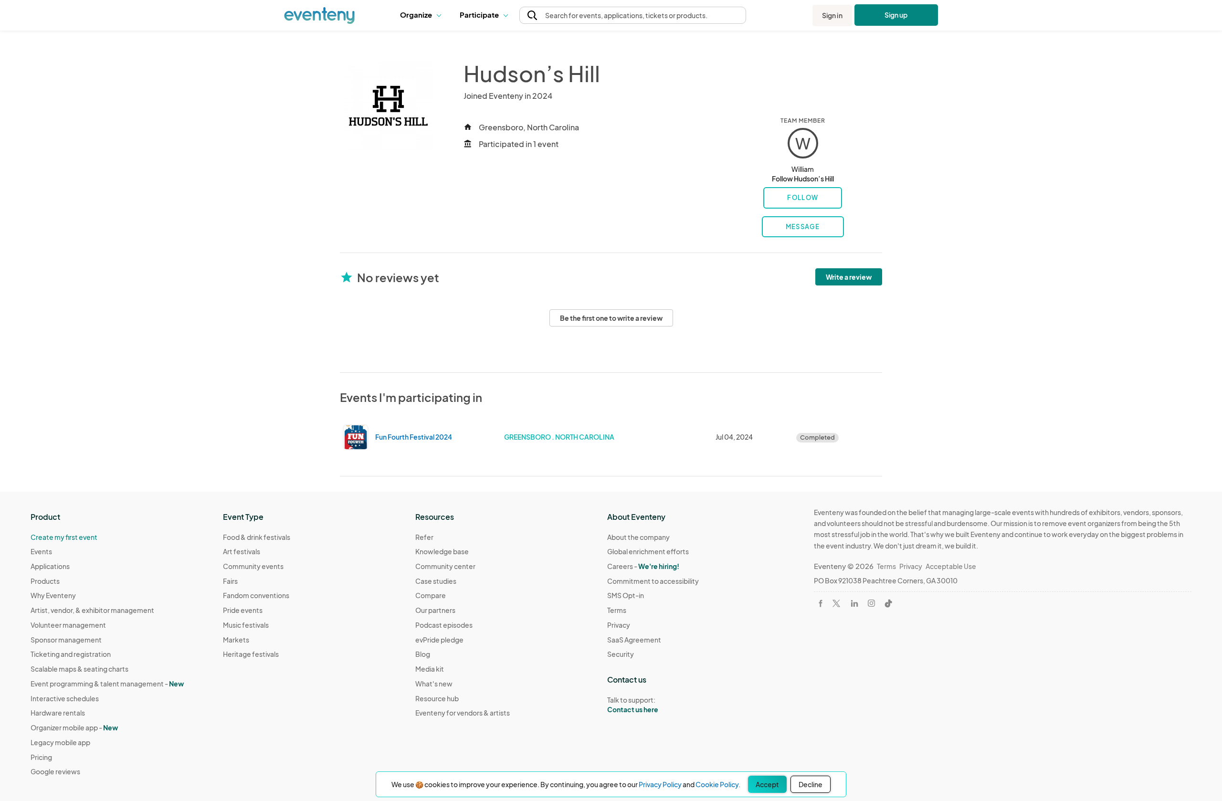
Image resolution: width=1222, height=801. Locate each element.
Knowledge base (442, 551)
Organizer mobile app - (74, 727)
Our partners (435, 610)
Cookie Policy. (717, 784)
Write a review (849, 277)
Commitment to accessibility (653, 581)
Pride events (243, 610)
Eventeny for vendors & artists (462, 712)
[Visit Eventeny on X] (836, 603)
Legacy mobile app (60, 742)
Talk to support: (632, 705)
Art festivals (241, 551)
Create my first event (64, 537)
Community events (253, 566)
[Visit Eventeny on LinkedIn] (854, 603)
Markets (236, 639)
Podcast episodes (444, 625)
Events (41, 551)
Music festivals (246, 625)
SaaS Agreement (634, 639)
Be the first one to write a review (611, 318)
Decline (810, 784)
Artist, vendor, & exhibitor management (92, 610)
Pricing (41, 757)
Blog (422, 654)
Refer (424, 537)
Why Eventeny (53, 595)
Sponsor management (66, 639)
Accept (767, 784)
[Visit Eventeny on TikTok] (888, 603)
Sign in (832, 15)
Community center (445, 566)
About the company (638, 537)
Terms (616, 610)
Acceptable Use (951, 566)
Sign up (896, 15)
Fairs (230, 581)
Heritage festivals (251, 654)
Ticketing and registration (71, 654)
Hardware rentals (58, 712)
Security (620, 654)
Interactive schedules (65, 698)
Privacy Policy (660, 784)
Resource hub (437, 698)
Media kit (429, 668)
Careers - (643, 566)
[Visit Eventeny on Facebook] (820, 603)
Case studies (435, 581)
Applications (50, 566)
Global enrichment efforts (648, 551)
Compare (430, 595)
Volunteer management (68, 625)
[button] (423, 15)
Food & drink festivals (256, 537)
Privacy (618, 625)
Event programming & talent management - (107, 683)
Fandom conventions (256, 595)
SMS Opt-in (625, 595)
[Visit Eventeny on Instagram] (871, 603)
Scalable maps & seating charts (79, 668)
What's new (434, 683)
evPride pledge (439, 639)
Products (45, 581)
